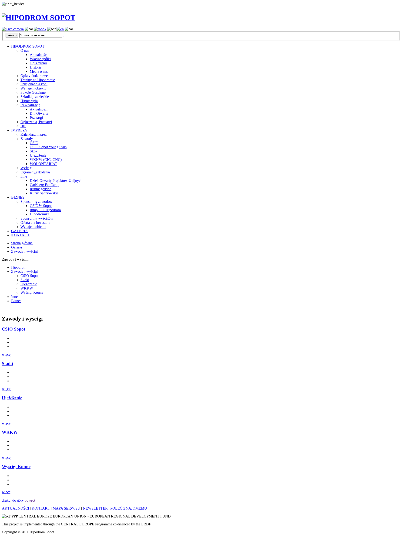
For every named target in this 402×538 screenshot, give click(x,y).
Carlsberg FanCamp (44, 185)
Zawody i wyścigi (24, 251)
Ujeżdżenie (38, 155)
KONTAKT (20, 235)
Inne (23, 176)
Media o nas (39, 71)
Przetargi (36, 118)
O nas (24, 50)
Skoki (34, 151)
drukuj (6, 500)
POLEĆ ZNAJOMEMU (128, 508)
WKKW (26, 288)
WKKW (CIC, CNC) (46, 160)
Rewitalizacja (30, 105)
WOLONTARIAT (43, 164)
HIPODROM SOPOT (27, 46)
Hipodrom (18, 267)
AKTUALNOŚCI (15, 508)
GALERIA (19, 231)
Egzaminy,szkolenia (35, 172)
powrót (30, 500)
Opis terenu (38, 63)
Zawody (26, 139)
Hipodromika (39, 214)
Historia (35, 67)
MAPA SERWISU (66, 508)
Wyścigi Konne (31, 292)
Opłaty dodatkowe (34, 76)
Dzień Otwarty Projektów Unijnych (56, 181)
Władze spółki (40, 59)
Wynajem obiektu (33, 88)
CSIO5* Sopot (41, 206)
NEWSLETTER (95, 508)
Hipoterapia (29, 101)
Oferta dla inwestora (35, 222)
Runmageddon (40, 189)
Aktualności (38, 55)
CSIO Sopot (29, 276)
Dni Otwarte (39, 113)
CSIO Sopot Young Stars (48, 147)
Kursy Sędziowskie (44, 193)
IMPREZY (19, 130)
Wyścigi (26, 168)
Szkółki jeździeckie (34, 97)
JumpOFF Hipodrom (45, 210)
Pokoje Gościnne (33, 92)
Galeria (16, 247)
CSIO (34, 143)
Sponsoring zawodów (36, 201)
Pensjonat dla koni (33, 84)
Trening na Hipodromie (37, 80)
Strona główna (22, 243)
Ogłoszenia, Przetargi (36, 122)
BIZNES (17, 197)
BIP (23, 126)
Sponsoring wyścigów (36, 218)
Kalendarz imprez (33, 134)
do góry (18, 500)
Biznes (16, 301)
